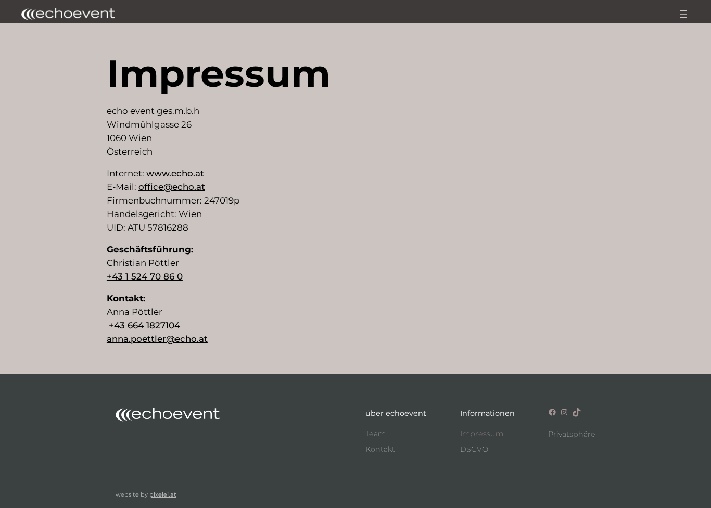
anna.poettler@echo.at (157, 339)
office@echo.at (171, 187)
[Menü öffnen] (683, 14)
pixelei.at (162, 494)
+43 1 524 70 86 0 (145, 276)
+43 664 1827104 (144, 325)
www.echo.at (175, 173)
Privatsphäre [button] (571, 434)
